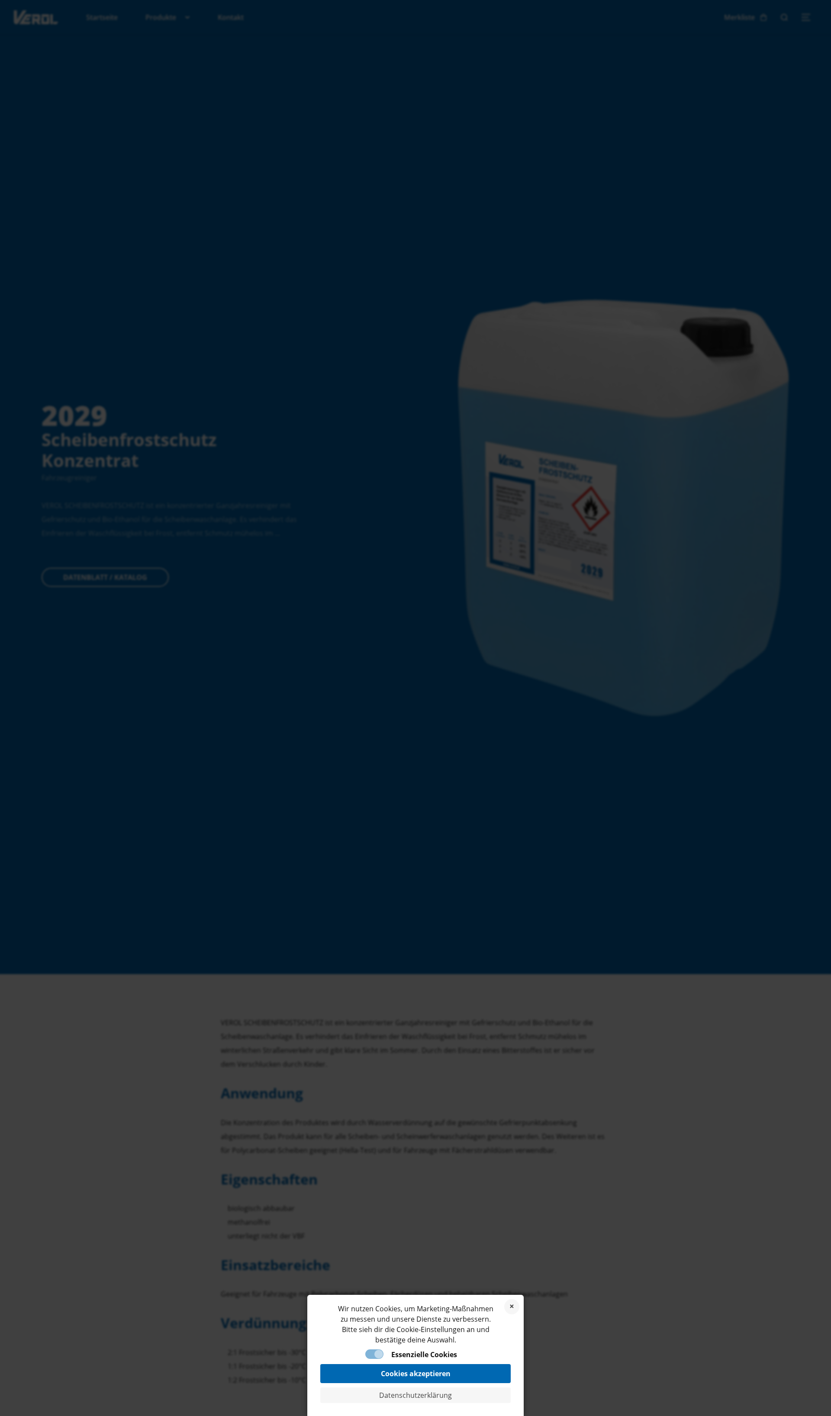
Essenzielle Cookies (424, 1354)
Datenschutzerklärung (415, 1395)
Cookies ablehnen (511, 1306)
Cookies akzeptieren (416, 1373)
